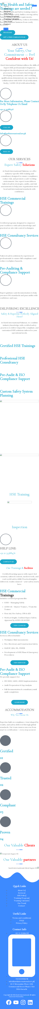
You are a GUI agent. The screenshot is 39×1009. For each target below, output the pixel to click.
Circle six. (27, 997)
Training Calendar (11, 19)
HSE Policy (8, 14)
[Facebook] (9, 1002)
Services (7, 11)
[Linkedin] (30, 1002)
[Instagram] (23, 1002)
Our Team (8, 21)
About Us (7, 9)
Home (6, 6)
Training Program (11, 16)
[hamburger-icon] (34, 6)
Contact (7, 24)
